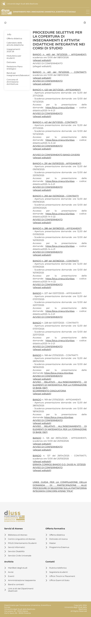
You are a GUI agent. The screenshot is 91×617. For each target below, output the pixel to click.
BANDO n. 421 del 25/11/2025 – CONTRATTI (55, 122)
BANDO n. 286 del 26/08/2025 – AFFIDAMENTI (57, 228)
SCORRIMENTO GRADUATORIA (49, 391)
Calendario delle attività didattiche (15, 44)
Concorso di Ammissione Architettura (12, 81)
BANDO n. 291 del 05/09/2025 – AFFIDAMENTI (57, 163)
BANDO (37, 293)
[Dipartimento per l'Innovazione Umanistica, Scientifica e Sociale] (14, 516)
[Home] (5, 22)
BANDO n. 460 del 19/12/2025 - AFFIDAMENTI (59, 54)
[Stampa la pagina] (85, 22)
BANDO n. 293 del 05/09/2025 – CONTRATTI (56, 196)
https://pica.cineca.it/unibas (60, 107)
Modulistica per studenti (14, 57)
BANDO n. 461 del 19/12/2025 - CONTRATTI (59, 72)
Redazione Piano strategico (15, 67)
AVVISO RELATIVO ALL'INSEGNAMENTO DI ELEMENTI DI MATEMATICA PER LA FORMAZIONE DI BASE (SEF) (60, 385)
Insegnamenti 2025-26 (13, 50)
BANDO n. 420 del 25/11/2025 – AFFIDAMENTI (57, 89)
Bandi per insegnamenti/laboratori (17, 74)
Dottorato (11, 62)
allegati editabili (42, 60)
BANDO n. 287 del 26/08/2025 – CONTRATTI (56, 261)
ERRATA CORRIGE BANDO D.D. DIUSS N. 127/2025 (59, 464)
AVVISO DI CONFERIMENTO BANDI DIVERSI (56, 154)
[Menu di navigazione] (88, 12)
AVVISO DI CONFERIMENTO (48, 81)
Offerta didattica (14, 38)
